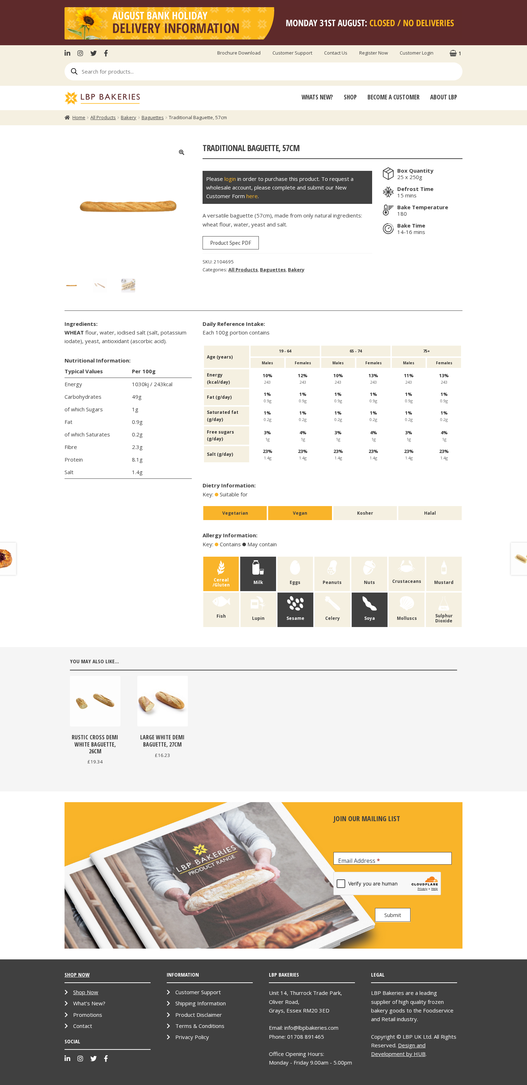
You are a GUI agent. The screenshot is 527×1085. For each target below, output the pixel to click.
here (252, 196)
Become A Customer (393, 97)
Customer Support (292, 53)
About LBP (443, 97)
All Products (103, 117)
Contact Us (335, 53)
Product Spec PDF (230, 242)
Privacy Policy (192, 1036)
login (230, 178)
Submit (392, 914)
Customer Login (416, 53)
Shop (350, 97)
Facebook (105, 53)
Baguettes (153, 117)
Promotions (87, 1014)
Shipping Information (200, 1003)
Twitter (93, 53)
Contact (82, 1025)
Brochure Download (239, 53)
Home (78, 117)
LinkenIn (69, 53)
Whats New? (317, 97)
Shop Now (85, 992)
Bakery (128, 117)
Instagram (80, 53)
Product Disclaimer (198, 1014)
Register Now (373, 53)
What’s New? (89, 1003)
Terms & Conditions (199, 1025)
